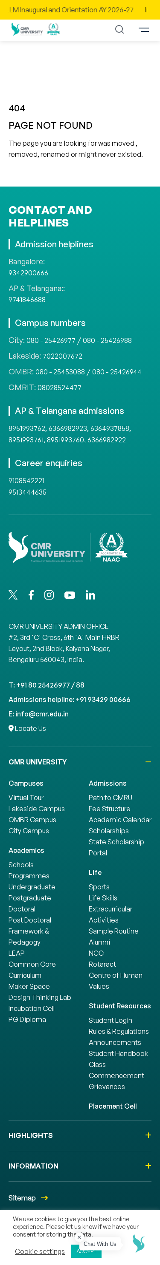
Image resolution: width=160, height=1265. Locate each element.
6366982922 (106, 440)
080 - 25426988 (107, 340)
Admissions (108, 783)
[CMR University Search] (119, 29)
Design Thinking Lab (40, 997)
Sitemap (23, 1198)
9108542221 (26, 480)
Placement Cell (113, 1106)
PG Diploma (27, 1019)
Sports (99, 887)
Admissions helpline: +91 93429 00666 (70, 699)
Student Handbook (118, 1053)
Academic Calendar (120, 819)
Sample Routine (114, 931)
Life (95, 872)
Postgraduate (30, 898)
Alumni (99, 942)
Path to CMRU (110, 797)
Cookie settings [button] (40, 1251)
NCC (96, 953)
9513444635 (28, 492)
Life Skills (103, 898)
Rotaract (102, 964)
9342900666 (28, 273)
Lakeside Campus (37, 808)
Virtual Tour (26, 797)
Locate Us (30, 728)
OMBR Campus (32, 819)
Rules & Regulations (119, 1031)
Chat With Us (100, 1244)
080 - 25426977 (51, 340)
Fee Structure (110, 808)
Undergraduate (32, 887)
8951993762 (27, 428)
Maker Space (29, 986)
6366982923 (68, 428)
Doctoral (22, 909)
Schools (21, 864)
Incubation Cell (32, 1008)
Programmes (29, 876)
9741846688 (27, 299)
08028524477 (59, 387)
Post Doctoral (30, 920)
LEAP (17, 953)
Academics (26, 850)
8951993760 (65, 440)
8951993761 (26, 440)
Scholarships (109, 830)
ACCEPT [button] (86, 1251)
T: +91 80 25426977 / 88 (46, 685)
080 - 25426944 (117, 372)
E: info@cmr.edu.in (39, 714)
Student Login (110, 1020)
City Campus (29, 830)
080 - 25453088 (60, 372)
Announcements (115, 1042)
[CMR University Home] (36, 29)
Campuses (26, 783)
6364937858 (109, 428)
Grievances (107, 1086)
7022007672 (62, 356)
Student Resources (120, 1006)
